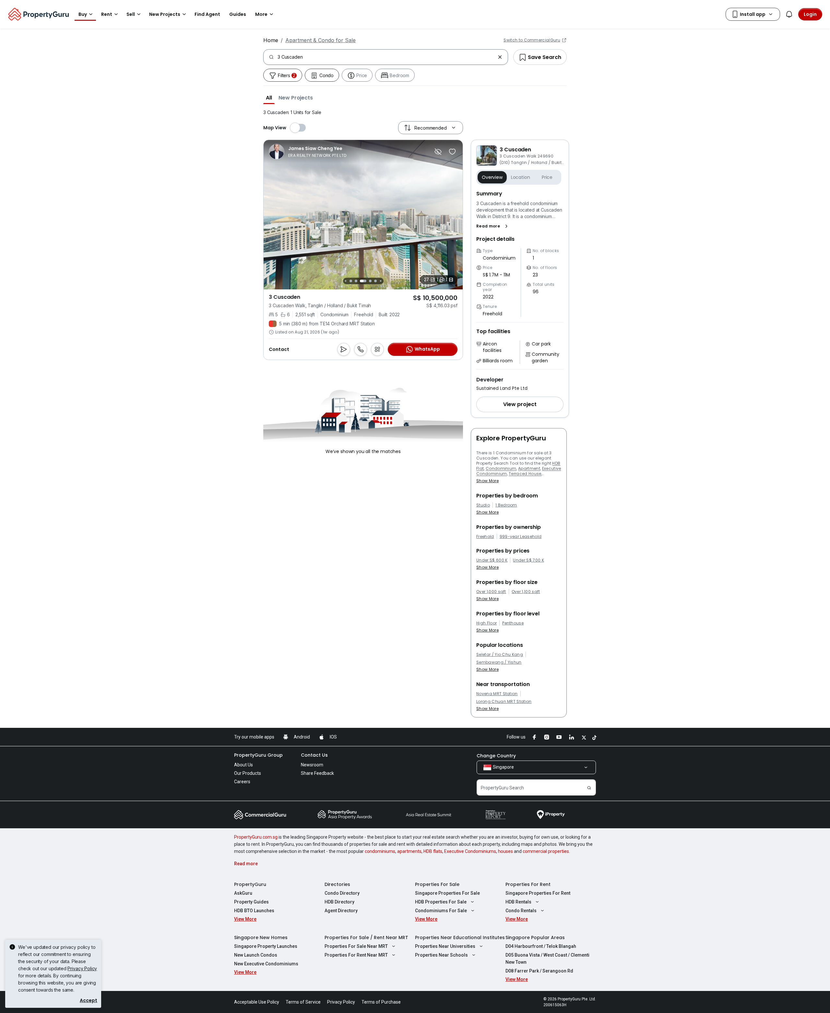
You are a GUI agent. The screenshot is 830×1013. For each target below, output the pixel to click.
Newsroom (312, 764)
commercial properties (546, 851)
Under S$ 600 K (491, 560)
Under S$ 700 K (528, 560)
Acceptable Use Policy (256, 1002)
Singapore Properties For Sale (447, 893)
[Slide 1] (345, 281)
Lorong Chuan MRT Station (504, 701)
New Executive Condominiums (266, 963)
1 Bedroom (506, 505)
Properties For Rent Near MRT (356, 955)
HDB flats (432, 851)
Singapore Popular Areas (535, 937)
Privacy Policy (82, 968)
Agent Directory (341, 910)
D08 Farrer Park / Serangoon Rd (539, 970)
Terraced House (525, 473)
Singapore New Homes (261, 937)
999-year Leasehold (521, 536)
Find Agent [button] (207, 14)
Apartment (529, 468)
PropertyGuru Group (258, 755)
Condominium (501, 468)
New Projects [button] (164, 14)
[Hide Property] (438, 151)
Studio (483, 505)
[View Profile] (307, 151)
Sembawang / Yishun (499, 662)
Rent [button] (106, 14)
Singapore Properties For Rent (537, 893)
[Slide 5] (370, 281)
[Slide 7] (380, 281)
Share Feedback (317, 773)
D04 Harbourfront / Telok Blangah (540, 946)
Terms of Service (303, 1002)
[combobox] (386, 57)
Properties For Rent (528, 884)
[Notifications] (789, 14)
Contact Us (314, 755)
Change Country (496, 755)
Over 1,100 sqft (526, 591)
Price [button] (547, 177)
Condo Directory (342, 893)
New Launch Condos (255, 955)
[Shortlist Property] (452, 151)
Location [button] (520, 177)
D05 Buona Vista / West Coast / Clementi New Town (547, 958)
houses (505, 851)
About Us (243, 764)
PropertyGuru (250, 884)
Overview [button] (492, 177)
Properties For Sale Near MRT (356, 946)
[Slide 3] (356, 281)
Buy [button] (82, 14)
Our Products (247, 773)
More (261, 14)
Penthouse (513, 623)
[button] (269, 97)
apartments (409, 851)
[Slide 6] (375, 281)
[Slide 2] (351, 281)
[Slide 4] (363, 281)
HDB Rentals (518, 901)
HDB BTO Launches (254, 910)
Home (270, 40)
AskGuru (243, 893)
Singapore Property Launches (265, 946)
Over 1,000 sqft (491, 591)
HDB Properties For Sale (441, 901)
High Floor (486, 623)
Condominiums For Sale (441, 910)
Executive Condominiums (470, 851)
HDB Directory (339, 901)
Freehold (485, 536)
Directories (337, 884)
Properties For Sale (437, 884)
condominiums (380, 851)
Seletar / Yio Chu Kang (499, 654)
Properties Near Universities (445, 946)
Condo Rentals (521, 910)
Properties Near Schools (441, 955)
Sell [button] (130, 14)
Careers (242, 781)
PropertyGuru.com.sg (256, 837)
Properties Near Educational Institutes (460, 937)
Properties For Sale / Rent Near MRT (366, 937)
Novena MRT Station (497, 693)
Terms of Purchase (381, 1002)
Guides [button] (237, 14)
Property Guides (251, 901)
